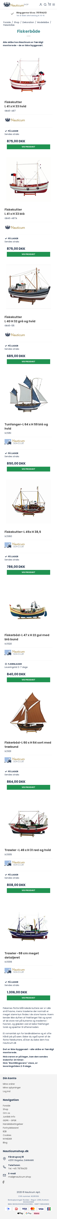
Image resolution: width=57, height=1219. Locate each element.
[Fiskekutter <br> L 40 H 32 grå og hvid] (29, 288)
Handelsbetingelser (13, 1124)
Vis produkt (28, 146)
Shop (5, 1109)
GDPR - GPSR (9, 1120)
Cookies (7, 1135)
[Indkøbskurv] (49, 4)
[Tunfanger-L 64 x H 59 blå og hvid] (29, 396)
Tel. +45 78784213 (17, 1168)
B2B (5, 1131)
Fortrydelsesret (11, 1127)
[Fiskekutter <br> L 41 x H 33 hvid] (29, 73)
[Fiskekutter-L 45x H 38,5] (29, 503)
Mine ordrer (9, 1083)
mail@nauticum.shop (19, 1176)
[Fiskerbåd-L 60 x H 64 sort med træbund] (29, 714)
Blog (5, 1142)
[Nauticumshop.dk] (16, 4)
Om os (6, 1113)
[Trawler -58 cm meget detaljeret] (29, 925)
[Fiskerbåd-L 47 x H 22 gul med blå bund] (29, 606)
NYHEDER (7, 1138)
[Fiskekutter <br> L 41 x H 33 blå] (29, 181)
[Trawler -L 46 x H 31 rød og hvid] (29, 821)
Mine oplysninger (12, 1087)
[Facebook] (3, 1182)
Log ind (6, 1091)
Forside (6, 1105)
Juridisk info (9, 1116)
